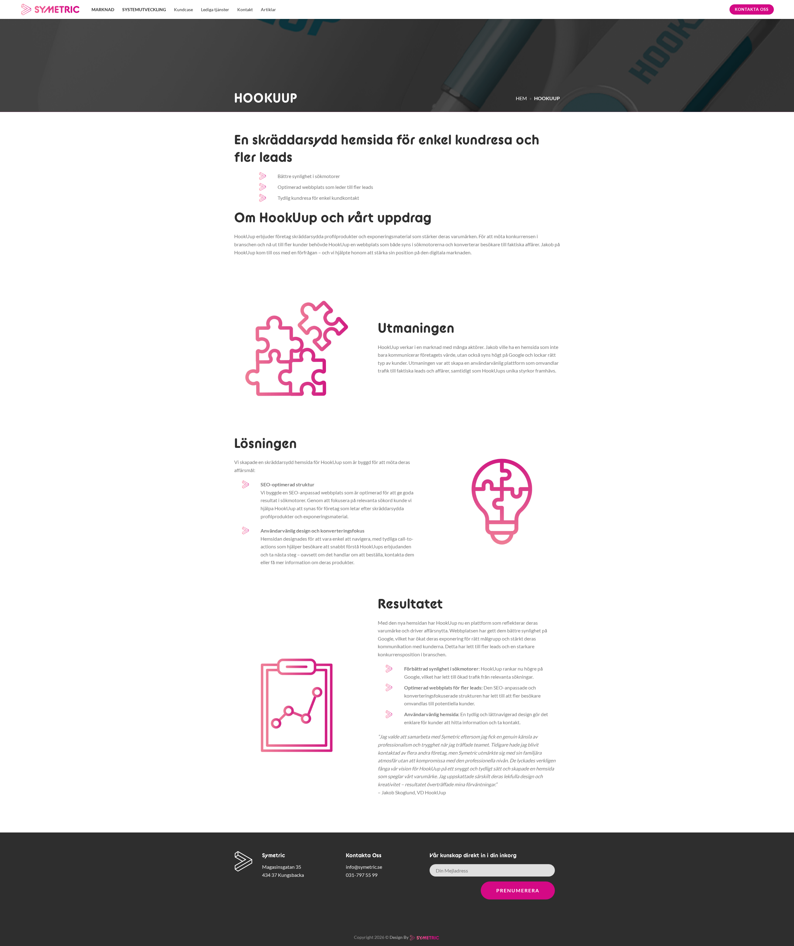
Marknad (102, 9)
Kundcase (183, 9)
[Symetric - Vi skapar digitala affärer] (51, 9)
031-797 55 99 (361, 875)
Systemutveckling (144, 9)
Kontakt (245, 9)
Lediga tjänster (215, 9)
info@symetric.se (364, 867)
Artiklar (268, 9)
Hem (521, 98)
